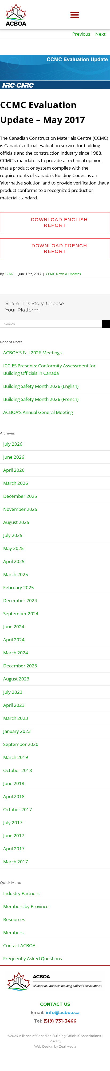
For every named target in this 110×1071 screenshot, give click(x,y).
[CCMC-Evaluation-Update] (55, 72)
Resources (14, 919)
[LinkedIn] (95, 303)
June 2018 (13, 783)
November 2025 (20, 509)
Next (100, 34)
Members (13, 932)
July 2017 (12, 822)
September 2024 (20, 613)
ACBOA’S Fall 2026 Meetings (32, 353)
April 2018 (14, 796)
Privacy (55, 1041)
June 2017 (13, 835)
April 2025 (14, 561)
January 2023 (17, 731)
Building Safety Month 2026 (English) (40, 386)
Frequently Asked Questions (32, 958)
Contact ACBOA (19, 945)
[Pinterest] (78, 311)
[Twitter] (78, 303)
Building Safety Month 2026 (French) (40, 399)
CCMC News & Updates (63, 274)
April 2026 (14, 470)
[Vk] (86, 311)
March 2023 (15, 718)
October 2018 (17, 770)
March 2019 (15, 757)
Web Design (43, 1046)
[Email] (95, 311)
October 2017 (17, 809)
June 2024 (13, 626)
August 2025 (16, 522)
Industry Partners (21, 893)
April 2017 (14, 849)
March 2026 (15, 483)
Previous (81, 34)
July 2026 (12, 444)
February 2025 (18, 587)
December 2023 (20, 666)
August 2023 (16, 679)
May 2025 (13, 548)
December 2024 (20, 600)
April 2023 (14, 705)
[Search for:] (51, 323)
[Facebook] (69, 303)
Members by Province (26, 906)
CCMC (9, 274)
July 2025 (12, 535)
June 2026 (13, 457)
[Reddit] (86, 303)
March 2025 (15, 574)
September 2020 (20, 744)
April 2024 (14, 640)
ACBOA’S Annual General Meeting (38, 412)
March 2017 (15, 862)
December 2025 (20, 496)
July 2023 (12, 692)
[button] (75, 15)
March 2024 (15, 653)
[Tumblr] (69, 311)
